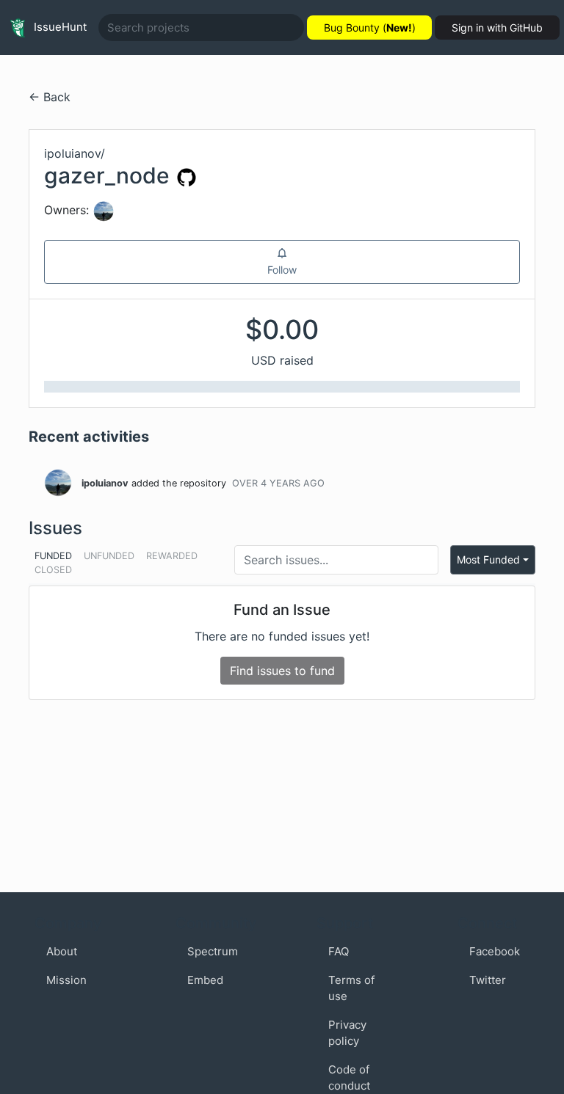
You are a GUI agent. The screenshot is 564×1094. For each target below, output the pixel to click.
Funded (53, 555)
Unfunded (109, 555)
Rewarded (172, 555)
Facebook (494, 951)
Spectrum (212, 951)
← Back (49, 97)
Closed (53, 569)
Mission (66, 980)
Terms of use (351, 988)
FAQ (338, 951)
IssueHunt (59, 27)
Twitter (487, 980)
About (61, 951)
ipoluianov (105, 483)
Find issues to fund (282, 670)
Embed (205, 980)
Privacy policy (347, 1033)
